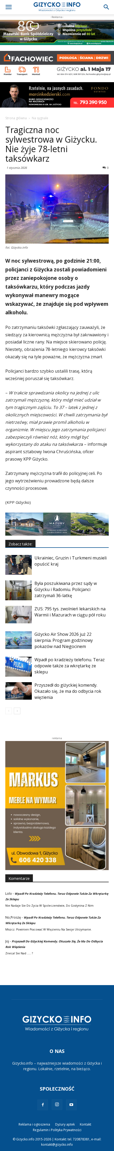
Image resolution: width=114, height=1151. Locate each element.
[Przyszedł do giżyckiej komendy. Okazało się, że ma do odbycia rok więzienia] (18, 691)
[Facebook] (42, 1105)
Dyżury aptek (65, 1124)
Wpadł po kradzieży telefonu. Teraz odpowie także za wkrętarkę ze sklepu (69, 666)
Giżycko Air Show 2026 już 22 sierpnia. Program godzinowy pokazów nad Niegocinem (63, 640)
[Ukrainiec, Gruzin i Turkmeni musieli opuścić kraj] (18, 565)
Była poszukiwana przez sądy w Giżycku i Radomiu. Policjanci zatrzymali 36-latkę (65, 589)
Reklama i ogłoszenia (34, 1124)
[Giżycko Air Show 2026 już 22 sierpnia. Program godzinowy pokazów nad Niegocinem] (18, 640)
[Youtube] (71, 1105)
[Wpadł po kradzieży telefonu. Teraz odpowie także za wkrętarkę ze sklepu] (18, 667)
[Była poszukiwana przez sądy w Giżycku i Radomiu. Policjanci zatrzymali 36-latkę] (18, 590)
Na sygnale (40, 118)
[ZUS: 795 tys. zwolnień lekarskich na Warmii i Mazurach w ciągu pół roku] (18, 615)
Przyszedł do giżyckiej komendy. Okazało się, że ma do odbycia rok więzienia (67, 691)
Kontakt (85, 1124)
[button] (8, 7)
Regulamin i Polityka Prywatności (57, 1130)
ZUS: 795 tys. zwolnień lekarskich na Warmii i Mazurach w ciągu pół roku (70, 612)
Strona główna (16, 118)
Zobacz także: (20, 543)
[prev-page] (8, 711)
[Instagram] (57, 1104)
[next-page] (17, 711)
